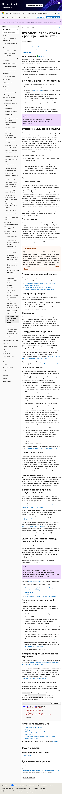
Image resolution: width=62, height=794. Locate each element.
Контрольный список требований (32, 44)
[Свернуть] (18, 26)
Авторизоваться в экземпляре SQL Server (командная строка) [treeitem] (11, 190)
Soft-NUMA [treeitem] (8, 143)
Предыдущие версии (21, 788)
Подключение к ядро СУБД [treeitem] (11, 58)
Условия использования (7, 793)
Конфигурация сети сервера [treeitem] (12, 237)
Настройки (26, 48)
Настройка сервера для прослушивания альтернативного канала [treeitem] (13, 273)
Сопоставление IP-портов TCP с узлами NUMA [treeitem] (12, 146)
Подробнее (55, 741)
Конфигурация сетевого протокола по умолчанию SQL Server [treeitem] (13, 250)
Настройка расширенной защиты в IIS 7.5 (34, 678)
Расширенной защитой (51, 364)
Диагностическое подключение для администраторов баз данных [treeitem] (11, 198)
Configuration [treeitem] (8, 108)
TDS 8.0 (27, 594)
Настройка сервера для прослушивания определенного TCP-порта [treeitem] (13, 264)
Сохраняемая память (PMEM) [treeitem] (10, 165)
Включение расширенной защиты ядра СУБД (35, 50)
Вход (59, 13)
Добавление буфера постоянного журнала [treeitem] (11, 169)
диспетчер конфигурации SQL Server (33, 526)
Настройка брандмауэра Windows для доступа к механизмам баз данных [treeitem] (12, 288)
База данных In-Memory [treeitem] (11, 156)
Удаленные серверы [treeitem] (10, 210)
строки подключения (34, 581)
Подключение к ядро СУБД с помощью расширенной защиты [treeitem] (12, 319)
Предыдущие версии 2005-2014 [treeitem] (10, 44)
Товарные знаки (20, 793)
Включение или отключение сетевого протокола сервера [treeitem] (12, 257)
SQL (28, 28)
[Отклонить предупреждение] (59, 3)
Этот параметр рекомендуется (34, 646)
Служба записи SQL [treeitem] (10, 179)
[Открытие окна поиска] (55, 13)
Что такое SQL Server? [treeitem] (10, 50)
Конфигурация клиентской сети (34, 730)
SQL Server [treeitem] (6, 35)
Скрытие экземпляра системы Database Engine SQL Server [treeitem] (12, 297)
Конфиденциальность (7, 791)
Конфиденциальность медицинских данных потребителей (31, 791)
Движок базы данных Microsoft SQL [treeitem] (9, 54)
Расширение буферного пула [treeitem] (11, 218)
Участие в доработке (39, 788)
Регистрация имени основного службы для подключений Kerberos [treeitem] (13, 331)
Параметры (52, 639)
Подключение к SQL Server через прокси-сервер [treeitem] (12, 280)
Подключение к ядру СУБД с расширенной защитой (40, 588)
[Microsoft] (3, 13)
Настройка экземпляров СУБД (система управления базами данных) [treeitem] (11, 121)
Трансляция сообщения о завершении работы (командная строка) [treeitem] (12, 184)
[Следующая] (52, 13)
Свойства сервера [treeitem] (10, 140)
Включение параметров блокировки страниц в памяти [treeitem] (11, 152)
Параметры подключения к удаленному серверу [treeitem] (10, 135)
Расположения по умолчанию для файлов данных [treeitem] (11, 129)
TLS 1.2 (57, 267)
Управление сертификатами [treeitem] (11, 326)
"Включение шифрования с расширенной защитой (42, 448)
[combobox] (10, 29)
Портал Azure (40, 17)
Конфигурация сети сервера (33, 728)
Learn (23, 28)
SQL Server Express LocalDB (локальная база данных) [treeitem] (11, 205)
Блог (30, 788)
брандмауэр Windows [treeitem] (11, 111)
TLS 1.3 (26, 269)
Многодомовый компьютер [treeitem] (9, 115)
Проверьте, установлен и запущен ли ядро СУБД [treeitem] (13, 312)
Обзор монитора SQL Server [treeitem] (10, 214)
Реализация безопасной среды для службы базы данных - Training (40, 770)
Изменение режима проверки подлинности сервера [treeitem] (11, 175)
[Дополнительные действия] (59, 28)
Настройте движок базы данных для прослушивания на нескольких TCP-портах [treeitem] (13, 304)
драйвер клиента (38, 90)
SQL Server (33, 28)
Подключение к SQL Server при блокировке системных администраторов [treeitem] (13, 243)
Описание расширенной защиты (32, 46)
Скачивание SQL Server (53, 17)
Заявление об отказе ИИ (7, 788)
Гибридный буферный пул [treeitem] (11, 160)
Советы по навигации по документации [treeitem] (9, 39)
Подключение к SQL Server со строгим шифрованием (40, 596)
